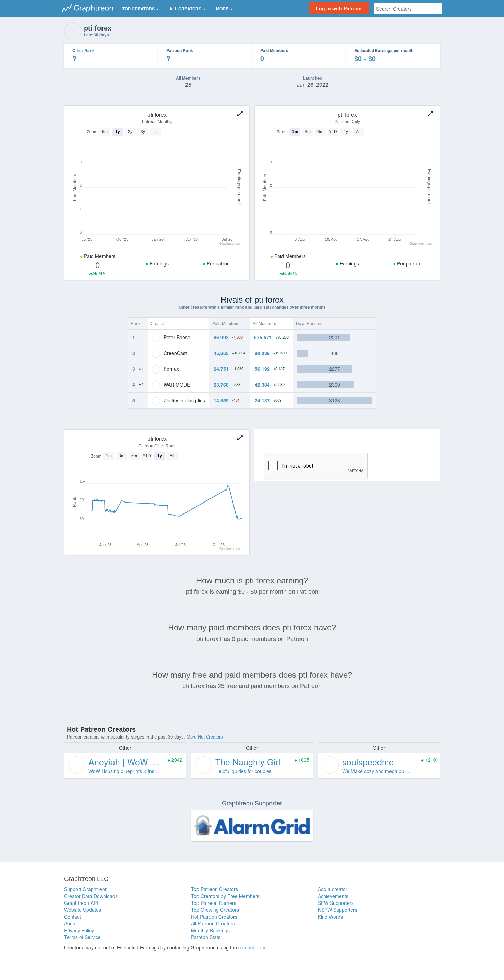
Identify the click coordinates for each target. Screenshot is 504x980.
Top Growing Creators (215, 909)
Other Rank (83, 50)
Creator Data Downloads (91, 896)
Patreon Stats (205, 937)
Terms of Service (82, 937)
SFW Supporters (336, 902)
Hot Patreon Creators (214, 916)
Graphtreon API (81, 902)
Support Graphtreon (86, 889)
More (222, 8)
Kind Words (330, 916)
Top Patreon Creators (214, 889)
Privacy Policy (79, 930)
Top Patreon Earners (213, 902)
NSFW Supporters (337, 909)
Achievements (333, 896)
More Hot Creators (205, 737)
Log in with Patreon (339, 8)
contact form (251, 947)
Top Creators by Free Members (225, 896)
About (70, 923)
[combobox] (408, 8)
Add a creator (332, 889)
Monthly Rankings (210, 930)
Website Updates (82, 909)
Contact (72, 916)
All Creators (185, 8)
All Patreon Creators (213, 923)
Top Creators (139, 8)
